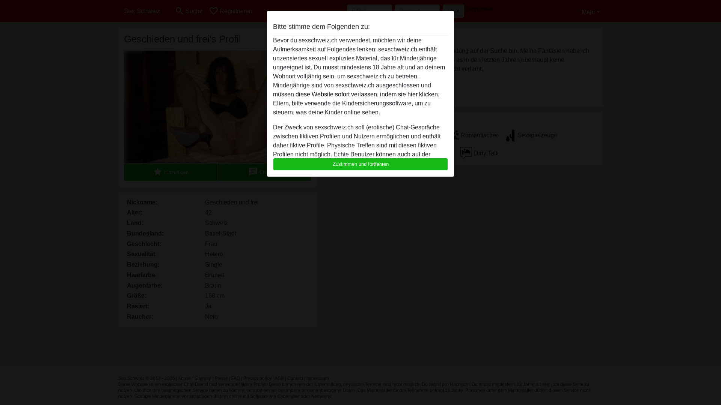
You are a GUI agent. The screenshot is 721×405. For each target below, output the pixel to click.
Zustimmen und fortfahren (361, 164)
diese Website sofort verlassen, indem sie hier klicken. (367, 94)
